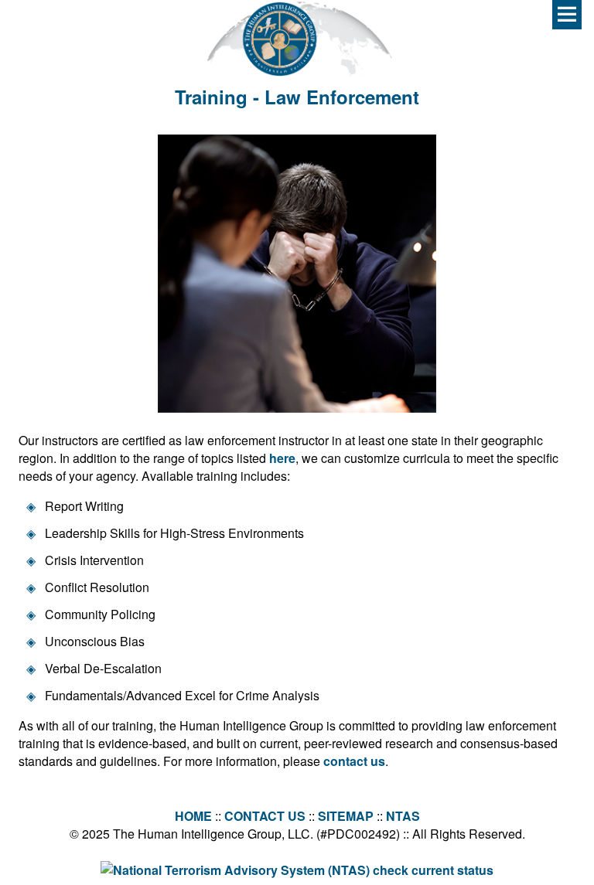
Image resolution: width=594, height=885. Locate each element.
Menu (567, 14)
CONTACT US (265, 816)
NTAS (403, 816)
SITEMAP (346, 816)
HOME (193, 816)
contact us (354, 761)
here (282, 458)
